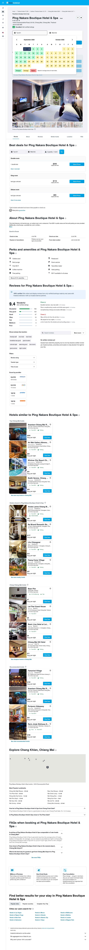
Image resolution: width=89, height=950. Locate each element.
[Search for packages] (3, 19)
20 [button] (16, 62)
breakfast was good (15, 340)
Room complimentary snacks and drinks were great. (58, 307)
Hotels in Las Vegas (15, 912)
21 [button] (21, 62)
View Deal (47, 437)
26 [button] (41, 62)
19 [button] (41, 57)
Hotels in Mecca (40, 912)
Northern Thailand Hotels (36, 11)
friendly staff (13, 337)
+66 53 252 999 (17, 25)
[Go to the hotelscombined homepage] (13, 2)
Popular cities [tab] (15, 904)
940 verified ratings (28, 27)
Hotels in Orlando (40, 915)
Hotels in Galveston (15, 920)
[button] (3, 3)
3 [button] (33, 49)
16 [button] (29, 57)
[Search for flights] (3, 8)
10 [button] (33, 53)
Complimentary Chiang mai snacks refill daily (56, 310)
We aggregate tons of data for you (20, 936)
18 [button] (37, 57)
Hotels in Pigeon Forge (16, 915)
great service (13, 348)
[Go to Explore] (3, 22)
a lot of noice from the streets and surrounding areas (58, 322)
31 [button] (72, 66)
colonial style (13, 344)
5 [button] (41, 49)
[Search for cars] (3, 15)
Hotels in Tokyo (39, 920)
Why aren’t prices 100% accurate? (20, 939)
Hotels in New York (15, 917)
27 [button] (16, 66)
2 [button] (29, 49)
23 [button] (29, 62)
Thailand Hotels (21, 11)
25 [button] (37, 62)
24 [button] (33, 62)
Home (13, 11)
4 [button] (37, 49)
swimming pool (23, 344)
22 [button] (25, 62)
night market (22, 348)
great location (26, 340)
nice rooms (32, 344)
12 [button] (41, 53)
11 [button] (37, 53)
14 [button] (21, 57)
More (10, 227)
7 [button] (20, 53)
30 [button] (29, 66)
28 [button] (21, 66)
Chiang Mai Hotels (52, 11)
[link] (21, 495)
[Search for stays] (3, 11)
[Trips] (3, 27)
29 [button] (25, 66)
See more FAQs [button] (36, 857)
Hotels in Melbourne (67, 912)
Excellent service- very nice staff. (53, 305)
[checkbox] (18, 378)
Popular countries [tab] (28, 904)
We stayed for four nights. (51, 319)
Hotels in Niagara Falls (67, 920)
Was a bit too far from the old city (53, 317)
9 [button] (29, 53)
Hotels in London (66, 917)
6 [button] (16, 53)
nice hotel (21, 337)
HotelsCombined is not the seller (20, 933)
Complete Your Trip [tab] (42, 904)
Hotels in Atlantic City (41, 917)
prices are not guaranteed (48, 928)
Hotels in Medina (66, 915)
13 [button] (16, 57)
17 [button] (33, 57)
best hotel (28, 337)
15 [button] (25, 57)
